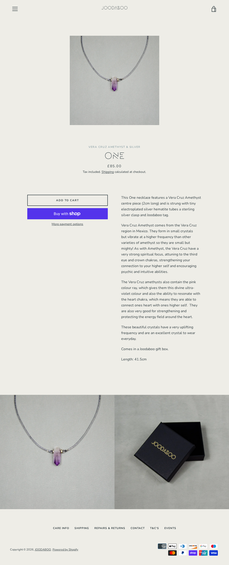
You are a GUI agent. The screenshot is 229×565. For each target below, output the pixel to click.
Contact (138, 528)
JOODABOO (43, 550)
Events (170, 528)
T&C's (154, 528)
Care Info (61, 528)
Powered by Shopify (65, 550)
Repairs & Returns (109, 528)
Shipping (108, 172)
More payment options (67, 224)
